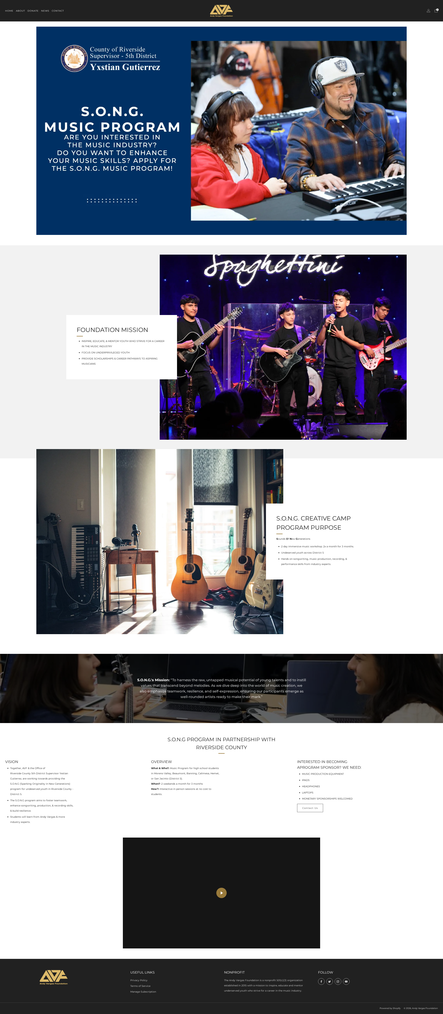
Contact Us (310, 808)
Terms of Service (140, 986)
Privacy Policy (138, 980)
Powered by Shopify (390, 1008)
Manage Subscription (143, 991)
